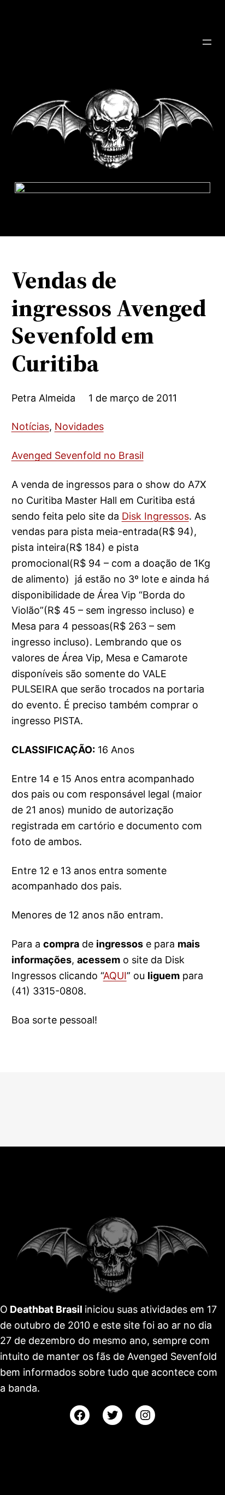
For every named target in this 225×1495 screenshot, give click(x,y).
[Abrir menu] (207, 42)
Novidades (79, 426)
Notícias (30, 426)
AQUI (115, 975)
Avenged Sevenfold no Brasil (77, 455)
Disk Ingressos (155, 516)
